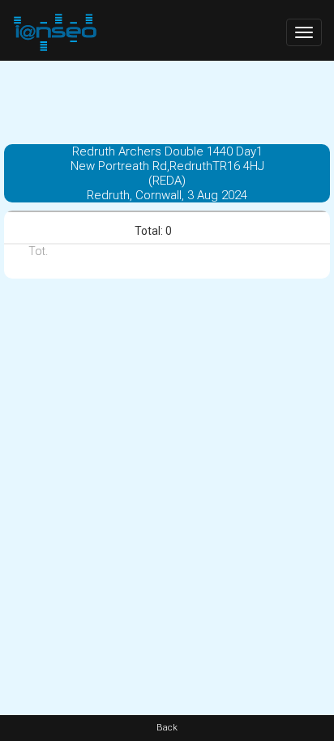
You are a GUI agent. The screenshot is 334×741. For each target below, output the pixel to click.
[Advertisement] (167, 101)
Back (167, 727)
